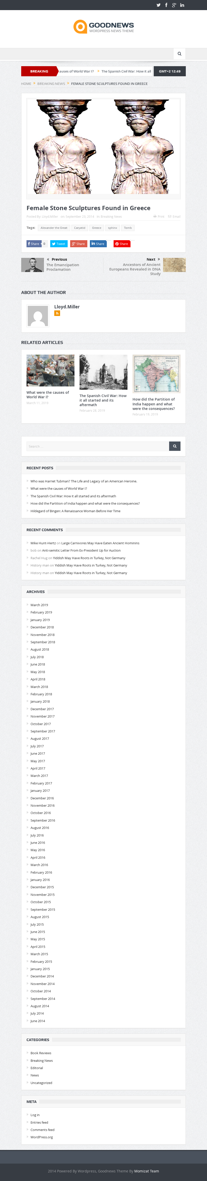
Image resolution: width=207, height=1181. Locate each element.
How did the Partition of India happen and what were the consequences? (154, 404)
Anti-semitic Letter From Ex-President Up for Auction (81, 550)
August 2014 (40, 1006)
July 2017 (37, 746)
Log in (35, 1115)
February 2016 (41, 872)
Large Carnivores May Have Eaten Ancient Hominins (100, 543)
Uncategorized (41, 1082)
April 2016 (38, 857)
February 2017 (41, 783)
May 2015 (38, 939)
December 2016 (42, 798)
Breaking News (111, 216)
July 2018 (37, 657)
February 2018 (41, 694)
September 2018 (43, 642)
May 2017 (38, 761)
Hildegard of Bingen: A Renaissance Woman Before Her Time (75, 511)
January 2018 (40, 701)
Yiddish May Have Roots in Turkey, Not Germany (89, 558)
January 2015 (40, 969)
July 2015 (37, 924)
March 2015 (39, 954)
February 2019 (41, 612)
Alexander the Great (54, 228)
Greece (96, 228)
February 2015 (41, 961)
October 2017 (41, 724)
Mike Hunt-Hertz (43, 543)
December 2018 (42, 627)
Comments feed (43, 1129)
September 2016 (43, 820)
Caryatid (79, 228)
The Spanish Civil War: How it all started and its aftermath (121, 71)
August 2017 (40, 738)
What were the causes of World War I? (48, 394)
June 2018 (38, 664)
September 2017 (43, 731)
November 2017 (43, 716)
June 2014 (38, 1021)
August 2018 (40, 649)
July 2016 (37, 835)
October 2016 (41, 812)
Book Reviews (41, 1053)
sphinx (112, 228)
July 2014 (37, 1013)
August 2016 (40, 827)
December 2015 (42, 887)
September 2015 (43, 909)
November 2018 (43, 634)
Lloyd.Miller (50, 216)
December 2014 (42, 976)
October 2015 (41, 902)
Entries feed (39, 1122)
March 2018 (39, 686)
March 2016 (39, 865)
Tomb (128, 228)
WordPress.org (42, 1137)
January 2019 (40, 620)
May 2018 (38, 672)
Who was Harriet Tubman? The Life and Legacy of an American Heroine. (84, 481)
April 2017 (38, 768)
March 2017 (39, 775)
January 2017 (40, 790)
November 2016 (43, 805)
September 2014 (43, 998)
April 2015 (38, 946)
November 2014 (43, 983)
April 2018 (38, 679)
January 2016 (40, 879)
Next (151, 259)
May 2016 (38, 850)
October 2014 (41, 991)
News (35, 1075)
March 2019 (39, 605)
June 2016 (38, 842)
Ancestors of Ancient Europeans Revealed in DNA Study (135, 269)
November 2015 (43, 894)
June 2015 (38, 931)
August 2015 (40, 917)
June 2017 (38, 753)
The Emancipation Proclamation (62, 267)
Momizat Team (146, 1171)
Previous (59, 259)
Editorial (37, 1068)
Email (176, 216)
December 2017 (42, 709)
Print (161, 216)
